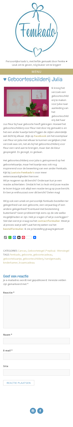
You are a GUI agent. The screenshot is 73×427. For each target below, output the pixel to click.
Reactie (8, 292)
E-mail (8, 350)
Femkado (15, 254)
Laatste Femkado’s (22, 172)
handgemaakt (52, 258)
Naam (7, 334)
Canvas (22, 250)
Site (5, 366)
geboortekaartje (12, 258)
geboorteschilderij (33, 258)
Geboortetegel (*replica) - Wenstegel (48, 250)
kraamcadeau (27, 262)
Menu (37, 72)
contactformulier (49, 221)
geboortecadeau (42, 254)
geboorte (27, 254)
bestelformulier (13, 229)
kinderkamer (10, 262)
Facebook (40, 136)
